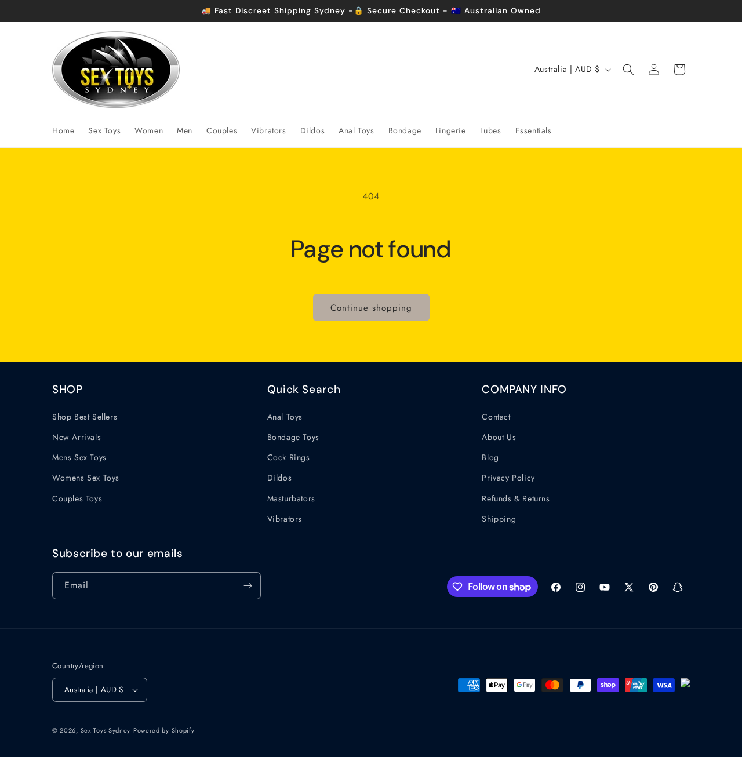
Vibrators (284, 519)
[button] (628, 69)
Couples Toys (77, 498)
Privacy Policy (508, 477)
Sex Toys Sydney (106, 730)
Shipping (499, 519)
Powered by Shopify (164, 730)
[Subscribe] (247, 585)
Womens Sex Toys (85, 477)
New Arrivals (76, 437)
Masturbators (291, 498)
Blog (490, 457)
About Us (499, 437)
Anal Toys (285, 417)
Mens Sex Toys (79, 457)
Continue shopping (371, 307)
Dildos (279, 477)
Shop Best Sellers (84, 417)
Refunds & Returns (516, 498)
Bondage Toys (293, 437)
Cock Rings (288, 457)
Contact (496, 417)
